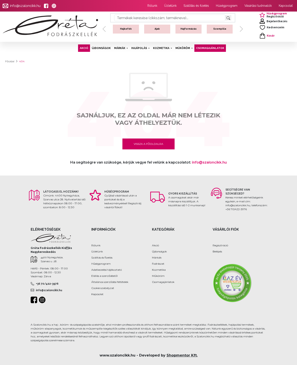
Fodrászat (158, 263)
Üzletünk (170, 5)
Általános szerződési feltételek (109, 282)
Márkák (157, 257)
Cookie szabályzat (102, 288)
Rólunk (152, 5)
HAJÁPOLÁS (139, 48)
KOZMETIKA (161, 48)
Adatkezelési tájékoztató (106, 269)
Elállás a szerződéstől (104, 275)
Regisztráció (220, 245)
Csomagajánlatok (163, 282)
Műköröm (158, 275)
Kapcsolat (286, 5)
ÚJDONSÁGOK (101, 48)
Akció (155, 245)
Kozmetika (159, 269)
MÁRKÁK (119, 48)
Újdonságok (159, 251)
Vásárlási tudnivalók (258, 5)
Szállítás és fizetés (196, 5)
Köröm (226, 28)
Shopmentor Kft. (182, 355)
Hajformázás (164, 28)
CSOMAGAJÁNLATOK (210, 48)
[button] (104, 33)
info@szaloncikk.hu (25, 6)
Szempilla (195, 28)
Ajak (132, 28)
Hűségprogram (226, 5)
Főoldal (9, 61)
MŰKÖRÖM (182, 48)
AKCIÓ (84, 48)
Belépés (217, 251)
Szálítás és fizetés (101, 257)
